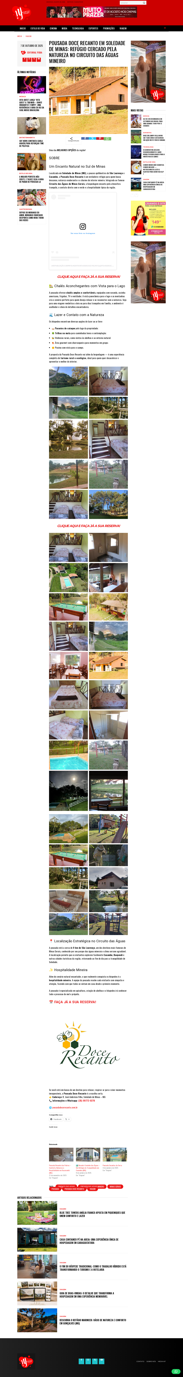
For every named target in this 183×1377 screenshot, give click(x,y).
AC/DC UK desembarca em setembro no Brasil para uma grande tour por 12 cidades (152, 122)
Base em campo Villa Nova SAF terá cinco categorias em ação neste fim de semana (154, 137)
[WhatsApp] (107, 141)
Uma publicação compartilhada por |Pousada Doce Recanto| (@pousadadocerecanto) (85, 266)
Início (19, 36)
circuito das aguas (66, 1186)
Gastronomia (25, 209)
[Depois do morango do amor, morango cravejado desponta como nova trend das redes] (31, 197)
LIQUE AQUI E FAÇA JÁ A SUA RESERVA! (89, 277)
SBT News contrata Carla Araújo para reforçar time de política (31, 143)
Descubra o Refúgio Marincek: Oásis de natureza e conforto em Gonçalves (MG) (93, 1321)
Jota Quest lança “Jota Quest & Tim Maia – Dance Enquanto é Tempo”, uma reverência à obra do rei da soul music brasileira (31, 105)
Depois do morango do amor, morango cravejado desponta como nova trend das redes (31, 216)
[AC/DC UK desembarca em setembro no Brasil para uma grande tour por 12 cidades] (136, 121)
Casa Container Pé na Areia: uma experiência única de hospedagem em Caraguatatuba (89, 1241)
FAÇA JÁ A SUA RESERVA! (75, 1002)
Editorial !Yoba (34, 52)
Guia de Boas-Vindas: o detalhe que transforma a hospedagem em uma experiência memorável (87, 1294)
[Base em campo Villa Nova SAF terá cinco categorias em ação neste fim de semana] (136, 136)
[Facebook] (25, 60)
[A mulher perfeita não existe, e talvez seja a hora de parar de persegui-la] (31, 161)
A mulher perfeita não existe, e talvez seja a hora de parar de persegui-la (31, 179)
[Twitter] (34, 60)
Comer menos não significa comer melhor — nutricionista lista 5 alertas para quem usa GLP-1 (153, 169)
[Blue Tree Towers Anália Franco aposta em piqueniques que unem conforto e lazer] (37, 1213)
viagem (92, 1188)
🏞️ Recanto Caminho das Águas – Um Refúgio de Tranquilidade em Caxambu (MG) (88, 1168)
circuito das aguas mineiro (92, 1186)
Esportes (147, 132)
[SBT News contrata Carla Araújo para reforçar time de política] (31, 125)
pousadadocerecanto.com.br (65, 1107)
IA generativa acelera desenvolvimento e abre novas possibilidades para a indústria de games (154, 153)
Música (22, 96)
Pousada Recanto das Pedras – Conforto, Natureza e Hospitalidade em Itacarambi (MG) (60, 1169)
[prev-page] (132, 195)
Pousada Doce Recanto (74, 1188)
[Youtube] (39, 60)
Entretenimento (27, 137)
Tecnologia (148, 147)
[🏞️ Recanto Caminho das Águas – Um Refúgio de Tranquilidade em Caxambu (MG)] (88, 1155)
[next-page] (136, 195)
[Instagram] (29, 60)
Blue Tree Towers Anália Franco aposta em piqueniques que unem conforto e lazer (92, 1214)
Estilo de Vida (25, 173)
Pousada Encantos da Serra (112, 1165)
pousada (55, 1188)
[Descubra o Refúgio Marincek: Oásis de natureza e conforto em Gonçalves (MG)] (37, 1320)
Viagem (28, 36)
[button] (176, 1371)
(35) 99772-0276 (86, 1100)
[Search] (144, 3)
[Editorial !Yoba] (24, 52)
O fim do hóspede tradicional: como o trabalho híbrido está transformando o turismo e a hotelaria (93, 1267)
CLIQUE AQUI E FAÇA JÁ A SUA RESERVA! (88, 526)
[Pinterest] (100, 141)
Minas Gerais (115, 1186)
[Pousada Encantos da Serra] (115, 1155)
